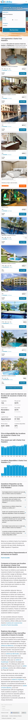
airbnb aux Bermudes (12, 654)
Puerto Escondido (5, 557)
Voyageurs (5, 23)
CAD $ (23, 712)
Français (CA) (15, 712)
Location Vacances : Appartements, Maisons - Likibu (6, 1)
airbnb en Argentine (18, 679)
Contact (14, 718)
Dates (4, 17)
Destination (5, 12)
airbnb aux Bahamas (7, 645)
